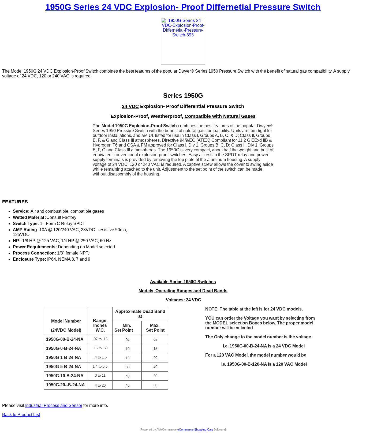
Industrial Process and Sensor (53, 405)
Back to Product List (21, 414)
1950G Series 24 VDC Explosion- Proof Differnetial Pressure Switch (183, 7)
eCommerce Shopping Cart (195, 429)
